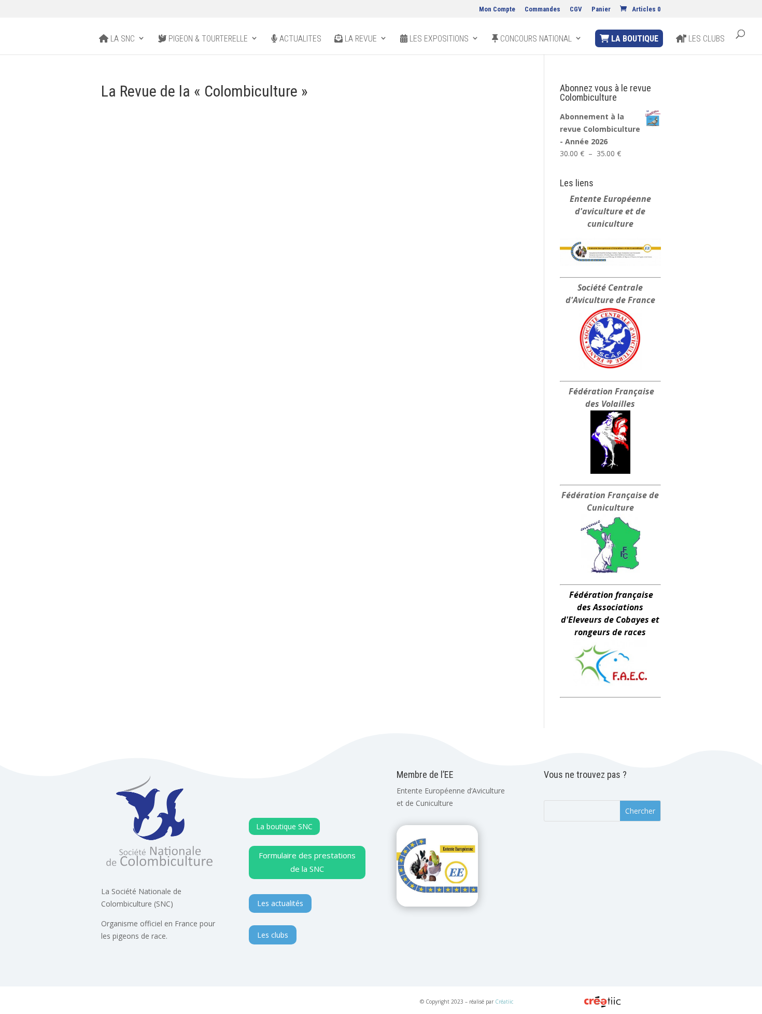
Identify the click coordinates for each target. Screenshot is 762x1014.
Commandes (542, 9)
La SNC (121, 39)
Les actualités (280, 903)
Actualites (299, 39)
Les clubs (705, 39)
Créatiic (504, 1001)
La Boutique (633, 39)
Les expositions (438, 39)
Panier (601, 9)
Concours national (535, 39)
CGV (576, 9)
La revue (360, 39)
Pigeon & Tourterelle (207, 39)
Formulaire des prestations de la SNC (307, 862)
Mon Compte (497, 9)
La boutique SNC (284, 826)
